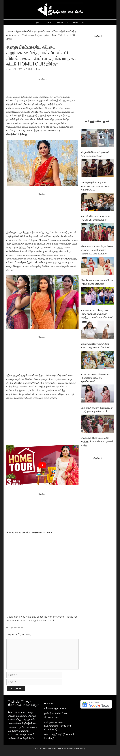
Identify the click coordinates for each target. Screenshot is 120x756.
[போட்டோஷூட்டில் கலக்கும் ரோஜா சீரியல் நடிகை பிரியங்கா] (97, 266)
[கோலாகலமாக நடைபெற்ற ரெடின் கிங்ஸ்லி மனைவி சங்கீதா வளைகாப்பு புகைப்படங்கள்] (97, 232)
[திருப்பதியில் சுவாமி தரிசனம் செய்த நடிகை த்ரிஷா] (97, 138)
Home (9, 31)
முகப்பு (38, 22)
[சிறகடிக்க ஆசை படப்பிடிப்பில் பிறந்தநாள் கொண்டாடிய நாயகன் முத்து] (97, 424)
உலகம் (75, 22)
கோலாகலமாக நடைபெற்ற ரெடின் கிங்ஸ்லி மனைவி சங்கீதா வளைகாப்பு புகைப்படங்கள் (97, 250)
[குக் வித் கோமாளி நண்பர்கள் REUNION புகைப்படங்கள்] (97, 202)
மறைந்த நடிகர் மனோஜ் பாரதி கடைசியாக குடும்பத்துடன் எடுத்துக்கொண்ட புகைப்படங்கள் (97, 314)
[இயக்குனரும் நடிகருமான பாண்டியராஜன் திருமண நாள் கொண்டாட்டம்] (97, 168)
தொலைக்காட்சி (62, 22)
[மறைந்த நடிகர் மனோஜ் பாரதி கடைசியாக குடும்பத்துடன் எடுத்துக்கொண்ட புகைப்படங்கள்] (97, 296)
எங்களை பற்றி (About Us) (57, 708)
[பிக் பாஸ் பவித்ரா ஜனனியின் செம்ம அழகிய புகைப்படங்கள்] (97, 330)
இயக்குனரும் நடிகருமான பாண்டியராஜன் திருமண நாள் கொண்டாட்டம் (95, 186)
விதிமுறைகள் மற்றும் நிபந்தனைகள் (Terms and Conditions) (57, 726)
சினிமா (48, 22)
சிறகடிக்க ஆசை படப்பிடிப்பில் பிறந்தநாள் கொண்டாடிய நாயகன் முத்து (97, 441)
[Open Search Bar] (83, 22)
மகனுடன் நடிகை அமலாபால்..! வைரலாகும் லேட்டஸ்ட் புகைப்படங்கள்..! (95, 378)
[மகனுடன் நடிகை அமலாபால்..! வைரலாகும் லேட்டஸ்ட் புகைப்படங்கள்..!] (97, 360)
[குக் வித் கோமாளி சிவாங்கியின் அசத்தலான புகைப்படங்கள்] (97, 394)
